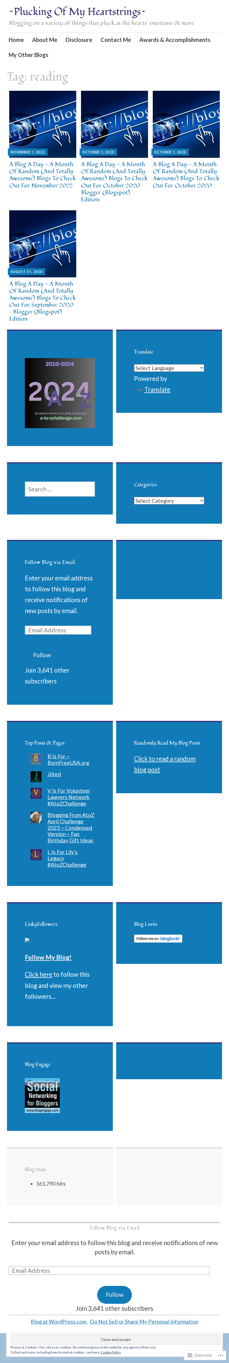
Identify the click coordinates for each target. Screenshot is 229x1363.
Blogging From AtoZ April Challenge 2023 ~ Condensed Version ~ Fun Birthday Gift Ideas (70, 827)
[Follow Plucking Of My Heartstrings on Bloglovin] (158, 940)
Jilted (54, 774)
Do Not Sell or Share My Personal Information (144, 1321)
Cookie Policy (111, 1352)
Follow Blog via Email (50, 562)
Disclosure (79, 39)
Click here (38, 974)
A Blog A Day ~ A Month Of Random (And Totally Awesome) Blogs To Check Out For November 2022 (42, 175)
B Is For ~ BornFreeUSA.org (68, 759)
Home (16, 39)
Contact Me (116, 39)
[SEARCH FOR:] (60, 489)
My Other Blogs (28, 54)
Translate (157, 389)
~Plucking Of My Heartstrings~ (77, 12)
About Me (44, 39)
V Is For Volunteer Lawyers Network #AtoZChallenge (68, 796)
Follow (42, 655)
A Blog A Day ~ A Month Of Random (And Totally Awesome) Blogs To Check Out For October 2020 (186, 175)
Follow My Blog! (48, 957)
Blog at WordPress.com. (59, 1321)
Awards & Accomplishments (174, 39)
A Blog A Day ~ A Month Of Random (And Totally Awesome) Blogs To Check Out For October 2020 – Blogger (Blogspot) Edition (114, 182)
